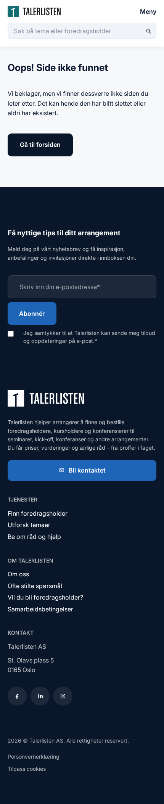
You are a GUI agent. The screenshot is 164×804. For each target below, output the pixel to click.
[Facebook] (17, 696)
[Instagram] (62, 696)
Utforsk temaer (29, 525)
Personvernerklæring (33, 756)
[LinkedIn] (40, 696)
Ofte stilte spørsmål (35, 586)
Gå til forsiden (40, 144)
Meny (148, 11)
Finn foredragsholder (38, 513)
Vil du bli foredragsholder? (45, 597)
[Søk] (148, 31)
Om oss (18, 574)
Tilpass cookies (27, 768)
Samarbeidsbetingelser (40, 609)
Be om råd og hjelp (34, 536)
